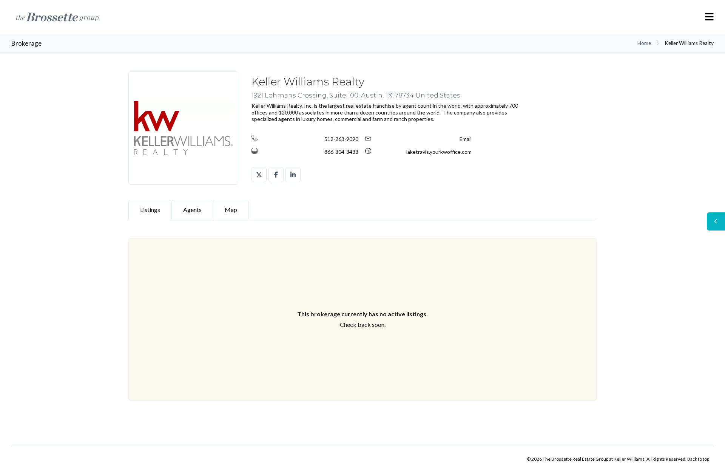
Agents (192, 209)
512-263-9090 (341, 139)
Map (231, 209)
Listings (150, 209)
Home (644, 43)
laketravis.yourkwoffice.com (439, 152)
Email (466, 139)
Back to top (698, 459)
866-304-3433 (341, 152)
